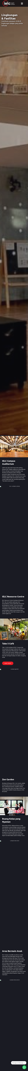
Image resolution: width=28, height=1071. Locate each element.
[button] (7, 663)
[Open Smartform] (24, 1067)
